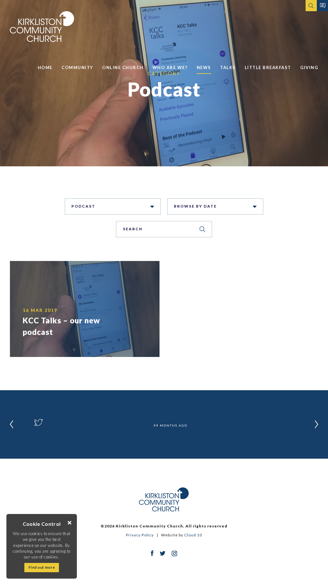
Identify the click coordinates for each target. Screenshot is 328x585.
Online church (123, 67)
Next (316, 424)
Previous (11, 424)
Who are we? (170, 67)
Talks (228, 67)
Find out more (42, 567)
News (204, 67)
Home (45, 67)
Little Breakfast (268, 67)
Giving (309, 67)
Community (77, 67)
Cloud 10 (193, 535)
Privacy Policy (140, 535)
